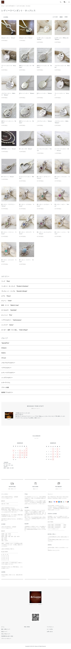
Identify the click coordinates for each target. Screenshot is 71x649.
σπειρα (3, 358)
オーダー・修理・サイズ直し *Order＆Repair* (14, 330)
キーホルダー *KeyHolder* (9, 310)
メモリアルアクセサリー (8, 363)
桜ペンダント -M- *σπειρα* (25, 148)
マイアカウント (50, 626)
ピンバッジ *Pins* (6, 315)
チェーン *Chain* (6, 300)
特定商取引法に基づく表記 (7, 636)
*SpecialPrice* (5, 343)
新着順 (66, 17)
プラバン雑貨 (5, 387)
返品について (4, 631)
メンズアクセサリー (7, 377)
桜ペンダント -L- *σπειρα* (7, 176)
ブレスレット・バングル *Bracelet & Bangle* (14, 291)
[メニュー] (69, 2)
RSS (25, 626)
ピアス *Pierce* (6, 296)
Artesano (3, 348)
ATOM (28, 626)
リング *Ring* (5, 281)
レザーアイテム (5, 382)
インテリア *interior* (7, 325)
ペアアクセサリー (6, 367)
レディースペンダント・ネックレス (23, 5)
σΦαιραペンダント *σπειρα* (25, 37)
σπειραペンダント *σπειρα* (8, 37)
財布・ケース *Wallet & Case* (10, 305)
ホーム (2, 5)
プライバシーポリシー (6, 638)
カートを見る (50, 629)
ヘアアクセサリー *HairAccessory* (11, 320)
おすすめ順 (55, 17)
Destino (3, 353)
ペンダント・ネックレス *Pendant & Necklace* (15, 286)
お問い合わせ (50, 631)
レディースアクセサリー (10, 5)
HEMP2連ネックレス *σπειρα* (8, 148)
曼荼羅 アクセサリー (7, 392)
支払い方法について (5, 633)
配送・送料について (5, 629)
